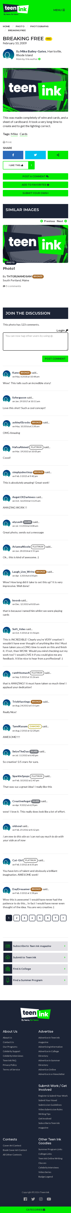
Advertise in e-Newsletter (51, 1074)
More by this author (27, 59)
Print (8, 142)
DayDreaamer (21, 889)
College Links (45, 1153)
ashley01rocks (21, 422)
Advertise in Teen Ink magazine (49, 1040)
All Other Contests (12, 1154)
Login (61, 330)
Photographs (39, 26)
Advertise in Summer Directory (49, 1062)
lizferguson (19, 397)
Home (6, 26)
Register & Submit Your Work (53, 1095)
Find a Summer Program (27, 980)
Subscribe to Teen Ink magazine (49, 1125)
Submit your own (35, 193)
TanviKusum (19, 726)
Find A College (22, 968)
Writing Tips (44, 1114)
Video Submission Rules (50, 1109)
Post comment (55, 358)
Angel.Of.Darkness (24, 497)
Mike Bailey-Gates (33, 51)
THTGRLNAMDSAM (19, 276)
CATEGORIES (34, 1209)
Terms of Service (11, 1069)
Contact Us (8, 1042)
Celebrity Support (11, 1051)
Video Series (44, 1172)
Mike (14, 134)
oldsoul (17, 826)
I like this (20, 165)
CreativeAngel (21, 801)
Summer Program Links (50, 1149)
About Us (7, 1037)
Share (7, 148)
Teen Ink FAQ (9, 1060)
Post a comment (34, 176)
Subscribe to (32, 946)
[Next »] (63, 918)
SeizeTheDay (20, 751)
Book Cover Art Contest (15, 1150)
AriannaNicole (21, 546)
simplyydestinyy (22, 472)
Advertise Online (47, 1069)
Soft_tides (19, 629)
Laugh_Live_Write (23, 571)
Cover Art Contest (12, 1145)
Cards (23, 134)
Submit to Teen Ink (24, 957)
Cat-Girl (17, 860)
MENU (57, 10)
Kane (15, 372)
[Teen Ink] (18, 9)
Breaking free (17, 30)
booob (16, 600)
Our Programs (10, 1046)
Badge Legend (45, 1176)
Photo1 (9, 268)
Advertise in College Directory (48, 1053)
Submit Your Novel (47, 1100)
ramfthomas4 (20, 672)
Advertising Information (50, 1046)
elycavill (17, 521)
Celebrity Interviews (13, 1055)
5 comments (13, 286)
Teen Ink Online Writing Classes (50, 1160)
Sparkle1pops (20, 776)
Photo (20, 26)
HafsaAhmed (20, 447)
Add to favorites (34, 184)
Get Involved (44, 1118)
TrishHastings (21, 701)
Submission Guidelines (50, 1104)
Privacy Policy (10, 1065)
